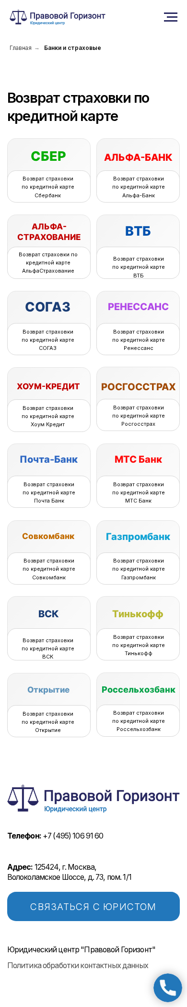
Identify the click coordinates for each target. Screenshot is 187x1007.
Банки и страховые (72, 47)
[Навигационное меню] (170, 17)
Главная (21, 47)
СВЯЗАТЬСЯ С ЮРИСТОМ (93, 906)
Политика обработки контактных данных (77, 965)
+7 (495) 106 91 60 (55, 835)
